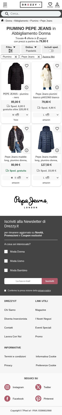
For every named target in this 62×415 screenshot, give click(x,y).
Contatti (8, 327)
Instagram (18, 387)
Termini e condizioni (15, 356)
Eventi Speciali (43, 327)
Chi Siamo (10, 309)
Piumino (7, 56)
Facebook (18, 398)
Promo (39, 336)
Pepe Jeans (28, 56)
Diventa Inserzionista (15, 318)
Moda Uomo (17, 260)
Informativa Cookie (46, 356)
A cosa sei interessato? (17, 244)
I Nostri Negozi (43, 318)
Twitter (47, 387)
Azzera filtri (49, 56)
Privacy (8, 365)
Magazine (40, 309)
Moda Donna (17, 251)
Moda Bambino (18, 270)
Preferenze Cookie (46, 365)
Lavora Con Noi (12, 336)
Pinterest (48, 398)
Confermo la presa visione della (29, 290)
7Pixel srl (26, 410)
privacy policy (44, 290)
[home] (2, 20)
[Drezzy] (31, 5)
